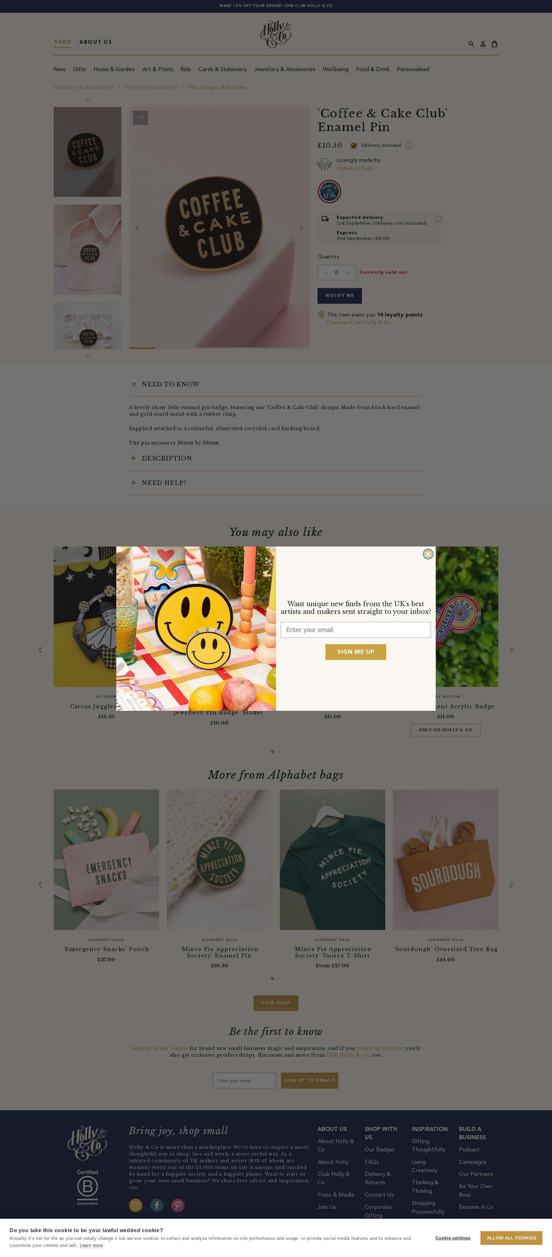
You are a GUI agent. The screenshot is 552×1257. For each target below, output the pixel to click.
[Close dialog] (428, 554)
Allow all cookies (511, 1238)
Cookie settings (453, 1238)
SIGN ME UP (355, 652)
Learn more (91, 1245)
